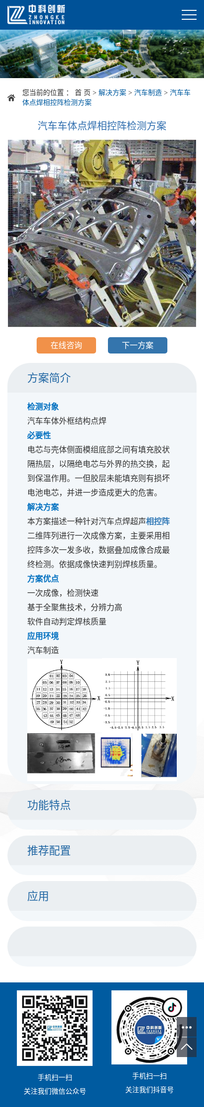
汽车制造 (148, 92)
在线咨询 (66, 345)
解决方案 (112, 92)
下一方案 (137, 345)
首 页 (83, 92)
